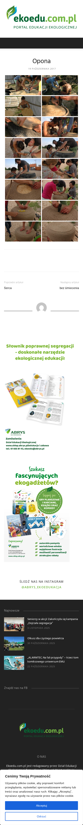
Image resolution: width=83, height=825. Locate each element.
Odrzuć (41, 816)
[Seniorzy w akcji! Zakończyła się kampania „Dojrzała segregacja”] (14, 624)
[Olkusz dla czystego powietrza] (14, 643)
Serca (8, 288)
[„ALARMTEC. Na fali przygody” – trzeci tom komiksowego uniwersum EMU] (14, 663)
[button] (77, 43)
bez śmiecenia (69, 288)
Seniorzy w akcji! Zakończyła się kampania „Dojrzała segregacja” (52, 621)
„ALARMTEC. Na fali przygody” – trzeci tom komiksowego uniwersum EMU (52, 659)
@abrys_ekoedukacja (41, 587)
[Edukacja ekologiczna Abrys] (41, 19)
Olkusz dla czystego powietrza (45, 638)
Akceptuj (41, 805)
